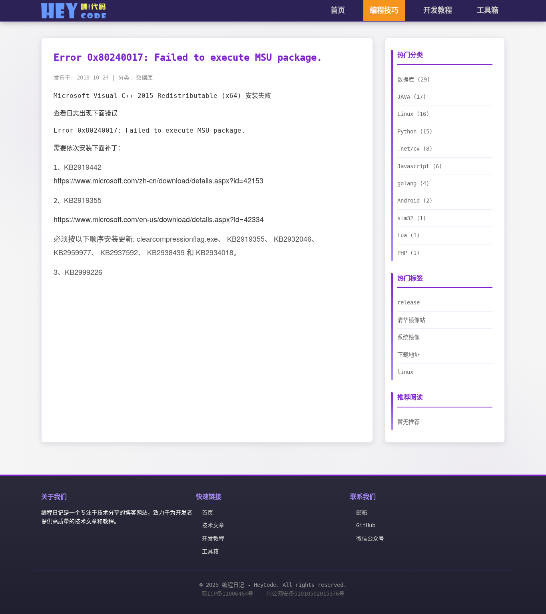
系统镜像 (408, 337)
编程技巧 (384, 10)
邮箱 (361, 512)
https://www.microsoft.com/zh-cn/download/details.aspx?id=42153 (158, 180)
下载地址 (408, 355)
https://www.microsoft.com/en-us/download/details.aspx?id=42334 (159, 219)
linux (405, 372)
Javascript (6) (419, 166)
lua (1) (408, 235)
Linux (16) (413, 114)
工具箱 (487, 10)
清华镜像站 (411, 320)
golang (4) (413, 183)
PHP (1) (408, 253)
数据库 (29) (413, 79)
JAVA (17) (411, 96)
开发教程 (437, 10)
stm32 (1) (411, 218)
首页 (338, 10)
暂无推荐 (408, 422)
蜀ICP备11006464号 (227, 593)
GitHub (365, 525)
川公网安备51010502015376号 (305, 593)
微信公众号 (370, 538)
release (408, 302)
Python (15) (414, 131)
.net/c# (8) (414, 148)
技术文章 (213, 525)
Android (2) (414, 200)
